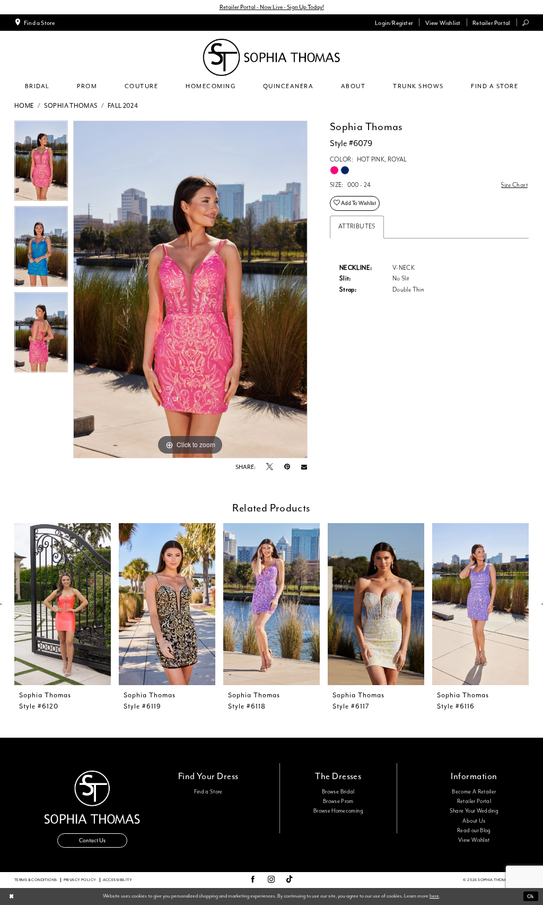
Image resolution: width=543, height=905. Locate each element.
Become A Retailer (474, 792)
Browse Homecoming (338, 811)
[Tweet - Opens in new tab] (270, 467)
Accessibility (117, 879)
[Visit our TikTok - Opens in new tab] (289, 879)
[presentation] (62, 604)
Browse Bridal (338, 792)
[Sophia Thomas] (271, 57)
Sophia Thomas (71, 106)
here (434, 896)
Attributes (356, 226)
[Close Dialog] (11, 897)
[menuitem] (34, 22)
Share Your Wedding (474, 811)
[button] (394, 22)
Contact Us (92, 840)
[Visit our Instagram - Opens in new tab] (271, 880)
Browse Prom (338, 801)
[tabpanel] (41, 164)
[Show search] (525, 23)
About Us (473, 821)
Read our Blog (474, 830)
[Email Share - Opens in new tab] (304, 467)
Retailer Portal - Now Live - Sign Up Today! (272, 7)
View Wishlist (474, 840)
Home (24, 106)
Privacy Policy (80, 879)
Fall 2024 (123, 106)
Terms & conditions (35, 879)
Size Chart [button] (514, 185)
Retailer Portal (474, 801)
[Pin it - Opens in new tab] (287, 467)
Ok (530, 896)
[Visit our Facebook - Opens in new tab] (253, 880)
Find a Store (208, 792)
